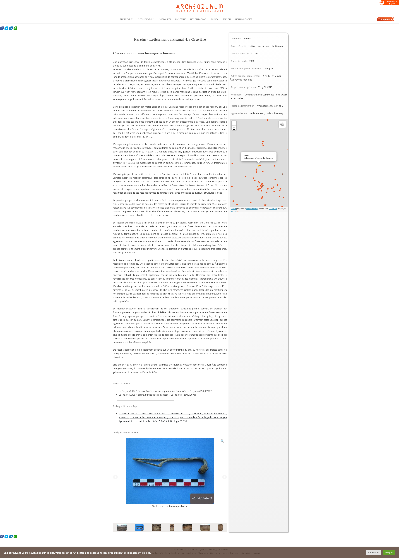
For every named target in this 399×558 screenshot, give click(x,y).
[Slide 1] (121, 527)
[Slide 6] (205, 527)
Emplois (227, 19)
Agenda (215, 19)
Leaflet (233, 208)
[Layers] (282, 124)
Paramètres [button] (373, 552)
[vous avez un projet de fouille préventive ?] (385, 20)
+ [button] (234, 123)
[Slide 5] (187, 527)
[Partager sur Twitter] (6, 28)
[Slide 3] (156, 527)
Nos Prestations (146, 19)
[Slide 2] (139, 527)
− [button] (234, 128)
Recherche (180, 19)
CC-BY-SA (273, 208)
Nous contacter (243, 19)
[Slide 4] (172, 527)
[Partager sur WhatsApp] (15, 28)
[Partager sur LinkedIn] (11, 28)
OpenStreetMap (252, 208)
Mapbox (234, 211)
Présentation (126, 19)
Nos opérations (198, 19)
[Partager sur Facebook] (2, 28)
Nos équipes (165, 19)
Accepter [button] (389, 552)
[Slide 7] (220, 527)
